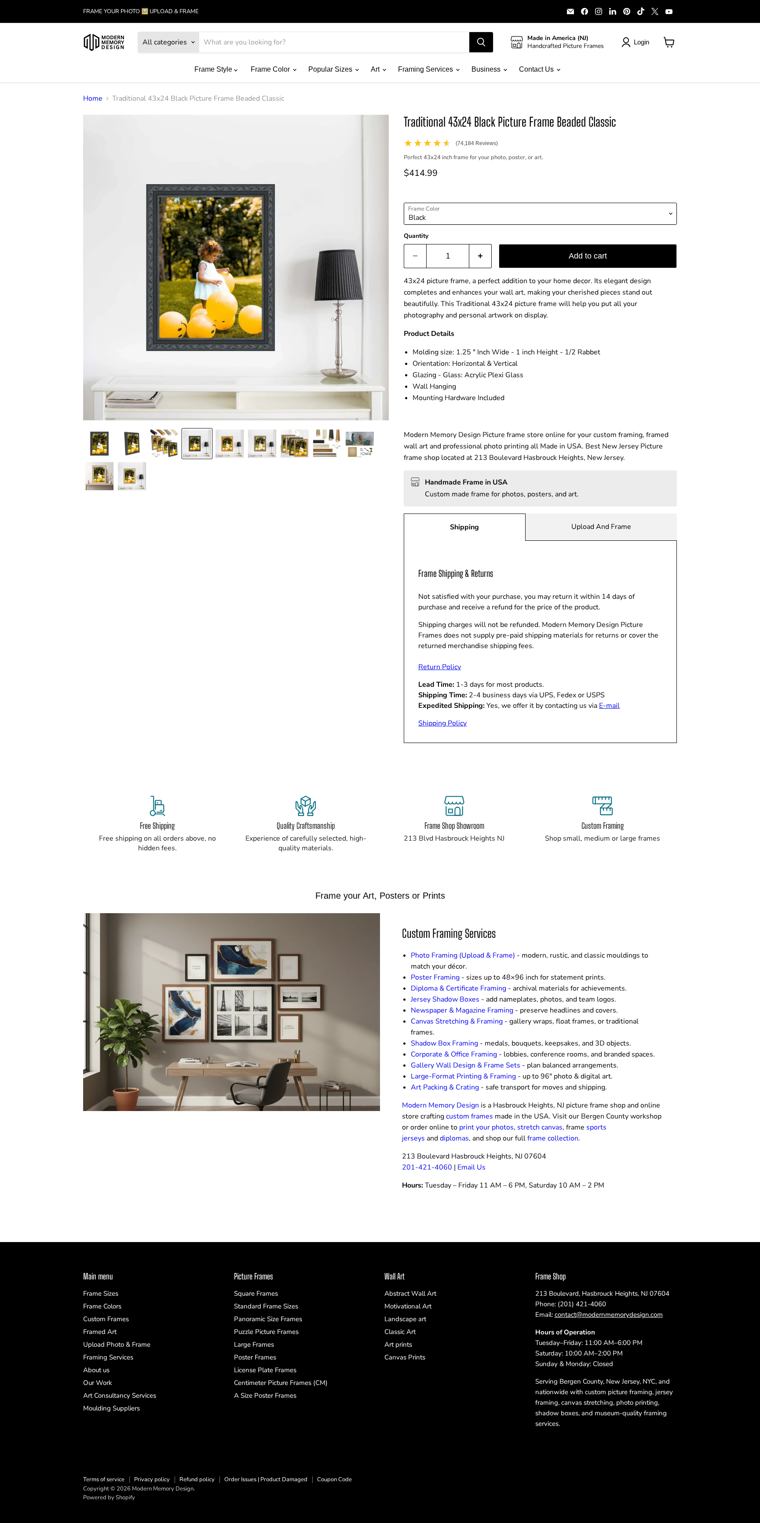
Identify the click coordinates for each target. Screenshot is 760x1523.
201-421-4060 (427, 1167)
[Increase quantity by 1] (480, 256)
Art (376, 69)
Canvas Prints (404, 1357)
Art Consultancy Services (119, 1395)
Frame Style (214, 69)
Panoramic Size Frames (268, 1319)
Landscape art (405, 1319)
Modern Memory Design (440, 1105)
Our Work (97, 1382)
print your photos (486, 1127)
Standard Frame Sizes (266, 1306)
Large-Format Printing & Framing (463, 1076)
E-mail (609, 705)
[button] (99, 444)
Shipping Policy (442, 723)
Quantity (416, 236)
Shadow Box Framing (444, 1043)
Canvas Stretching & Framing (457, 1021)
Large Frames (254, 1344)
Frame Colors (102, 1306)
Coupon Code (334, 1479)
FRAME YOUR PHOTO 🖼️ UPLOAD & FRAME (141, 11)
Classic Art (400, 1331)
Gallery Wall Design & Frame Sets (465, 1065)
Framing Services (426, 69)
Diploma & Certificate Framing (458, 988)
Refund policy (197, 1479)
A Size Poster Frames (265, 1395)
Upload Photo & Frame (116, 1344)
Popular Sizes (331, 69)
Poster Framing (435, 977)
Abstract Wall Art (410, 1293)
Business (486, 69)
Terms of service (103, 1479)
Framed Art (100, 1331)
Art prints (398, 1344)
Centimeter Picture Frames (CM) (281, 1382)
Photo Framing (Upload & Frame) (463, 955)
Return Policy (439, 667)
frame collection (552, 1138)
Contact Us (537, 69)
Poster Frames (255, 1357)
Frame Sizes (100, 1293)
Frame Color (271, 69)
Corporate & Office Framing (454, 1054)
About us (96, 1370)
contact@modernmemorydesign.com (609, 1314)
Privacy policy (152, 1479)
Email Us (471, 1167)
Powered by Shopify (109, 1497)
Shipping (464, 527)
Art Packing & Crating (445, 1087)
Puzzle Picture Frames (266, 1331)
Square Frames (256, 1293)
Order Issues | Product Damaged (265, 1479)
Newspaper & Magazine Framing (462, 1010)
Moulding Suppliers (111, 1408)
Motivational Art (407, 1306)
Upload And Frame (601, 527)
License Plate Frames (265, 1370)
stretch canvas (540, 1127)
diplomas (454, 1138)
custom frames (469, 1116)
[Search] (481, 42)
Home (92, 98)
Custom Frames (106, 1319)
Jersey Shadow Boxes (445, 999)
